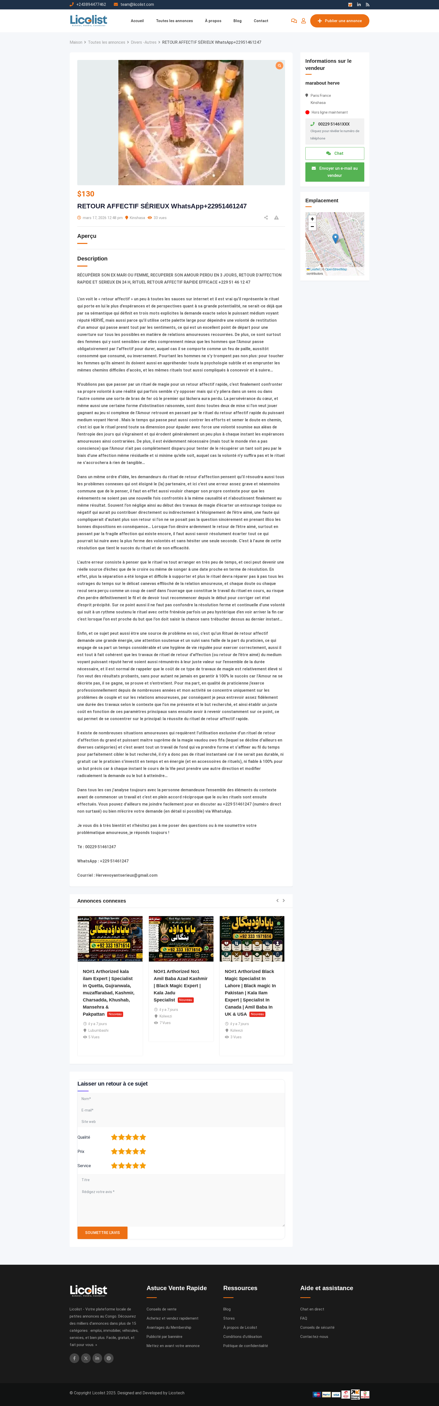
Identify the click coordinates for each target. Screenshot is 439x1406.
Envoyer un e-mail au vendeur (338, 172)
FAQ (303, 1318)
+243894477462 (91, 4)
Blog (237, 21)
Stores (229, 1318)
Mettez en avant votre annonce (173, 1345)
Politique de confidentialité (245, 1345)
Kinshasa (137, 217)
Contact (261, 21)
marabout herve (322, 83)
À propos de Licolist (240, 1327)
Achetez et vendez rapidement (172, 1318)
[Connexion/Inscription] (303, 20)
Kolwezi (166, 1016)
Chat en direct (312, 1309)
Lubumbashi (98, 1030)
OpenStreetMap (336, 269)
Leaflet (315, 269)
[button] (277, 901)
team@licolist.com (137, 4)
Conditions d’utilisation (242, 1336)
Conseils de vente (162, 1309)
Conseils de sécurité (317, 1327)
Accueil (137, 21)
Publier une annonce (343, 21)
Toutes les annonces (174, 21)
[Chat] (294, 20)
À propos (213, 21)
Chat (338, 153)
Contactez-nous (314, 1336)
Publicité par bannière (164, 1336)
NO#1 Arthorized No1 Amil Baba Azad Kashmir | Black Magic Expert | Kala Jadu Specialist (181, 985)
